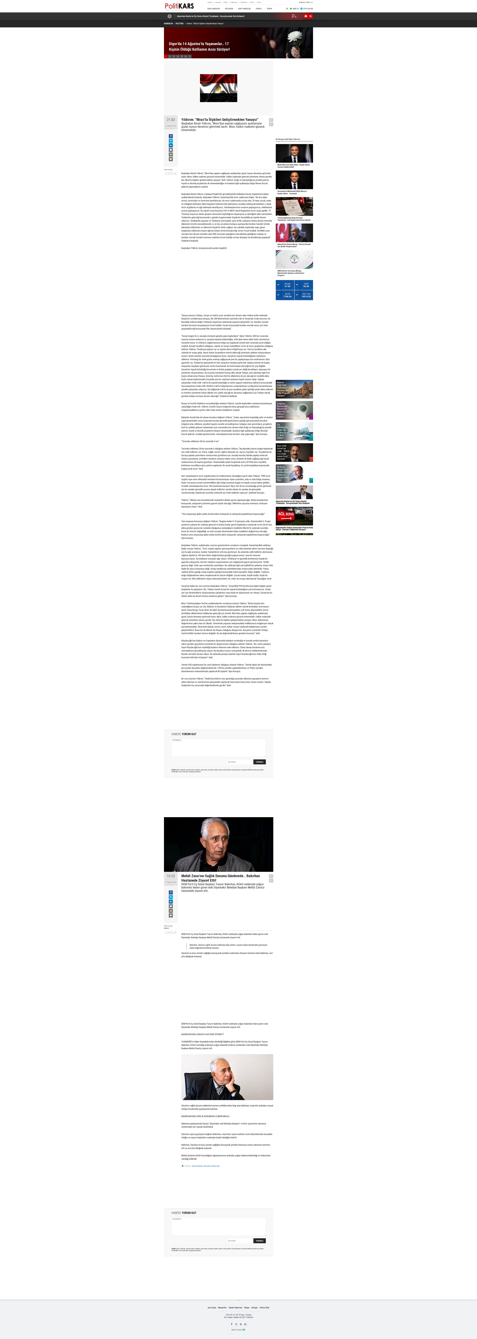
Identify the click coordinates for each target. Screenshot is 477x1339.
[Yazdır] (171, 154)
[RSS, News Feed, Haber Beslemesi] (240, 1324)
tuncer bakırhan (197, 1166)
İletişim (254, 1307)
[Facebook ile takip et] (231, 1324)
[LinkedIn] (171, 145)
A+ (271, 120)
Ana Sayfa (212, 1307)
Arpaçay (218, 2)
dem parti (207, 1166)
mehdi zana (215, 1166)
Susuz (259, 2)
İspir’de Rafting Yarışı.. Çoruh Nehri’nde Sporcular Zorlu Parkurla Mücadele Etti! (211, 16)
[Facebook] (171, 136)
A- (271, 124)
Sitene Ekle (264, 1307)
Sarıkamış (243, 2)
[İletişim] (305, 16)
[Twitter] (171, 141)
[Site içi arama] (310, 16)
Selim (252, 2)
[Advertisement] (225, 150)
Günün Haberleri (235, 1307)
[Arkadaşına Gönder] (171, 150)
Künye (246, 1307)
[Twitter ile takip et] (236, 1324)
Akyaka (209, 2)
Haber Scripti (236, 1330)
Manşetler (222, 1307)
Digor (226, 2)
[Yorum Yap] (171, 159)
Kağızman (234, 2)
